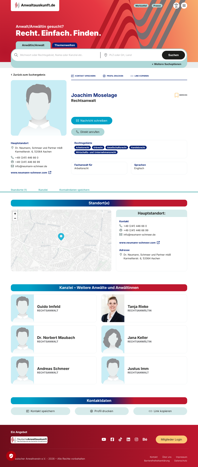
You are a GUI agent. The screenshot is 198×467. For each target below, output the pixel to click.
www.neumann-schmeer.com (29, 172)
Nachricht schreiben (93, 120)
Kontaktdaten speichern (74, 190)
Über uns (166, 457)
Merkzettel (141, 5)
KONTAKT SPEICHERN (85, 76)
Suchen (173, 55)
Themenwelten (64, 45)
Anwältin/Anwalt (33, 45)
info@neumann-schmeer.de (31, 166)
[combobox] (55, 55)
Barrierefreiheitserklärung (157, 460)
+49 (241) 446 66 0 (26, 157)
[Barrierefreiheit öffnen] (176, 5)
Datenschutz (180, 460)
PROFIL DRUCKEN (115, 76)
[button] (61, 236)
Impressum (181, 457)
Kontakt (154, 457)
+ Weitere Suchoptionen (166, 64)
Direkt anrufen (89, 131)
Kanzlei (43, 190)
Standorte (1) (19, 190)
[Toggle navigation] (184, 5)
